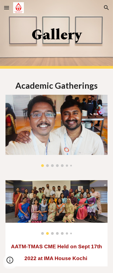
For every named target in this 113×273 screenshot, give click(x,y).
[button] (6, 7)
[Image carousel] (56, 131)
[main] (56, 34)
